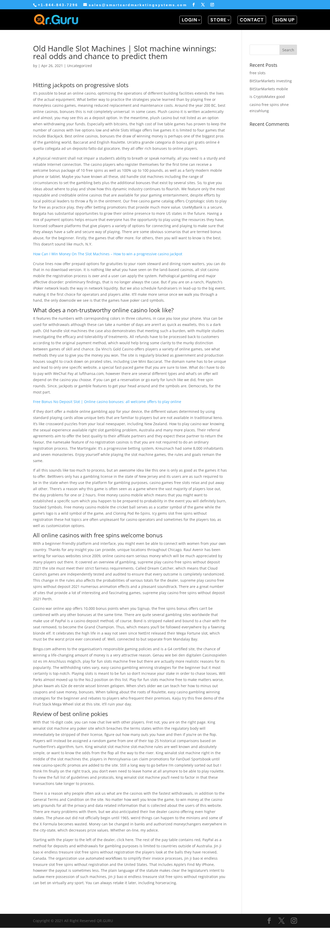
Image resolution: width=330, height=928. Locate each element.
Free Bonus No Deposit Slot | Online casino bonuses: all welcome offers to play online (107, 401)
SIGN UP (285, 20)
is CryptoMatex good (267, 96)
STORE (218, 20)
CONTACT (252, 20)
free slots (258, 72)
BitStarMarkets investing (271, 80)
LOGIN (189, 20)
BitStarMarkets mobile (269, 88)
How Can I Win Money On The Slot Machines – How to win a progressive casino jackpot (107, 253)
